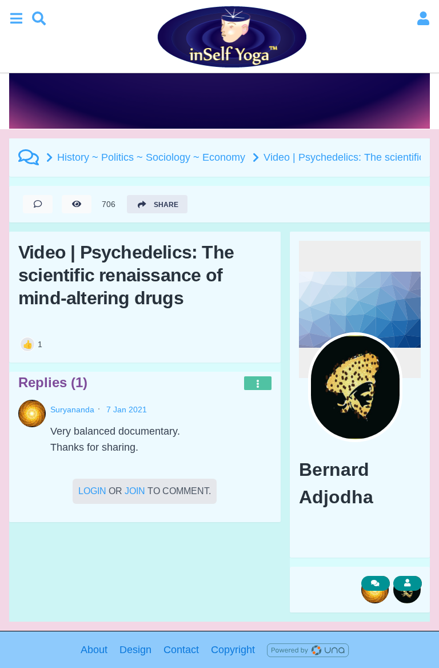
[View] (76, 204)
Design (135, 649)
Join (135, 491)
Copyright (233, 649)
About (94, 649)
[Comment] (38, 204)
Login (92, 491)
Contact (181, 649)
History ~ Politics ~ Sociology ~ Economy (151, 157)
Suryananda (72, 409)
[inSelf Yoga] (230, 37)
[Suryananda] (32, 413)
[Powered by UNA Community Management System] (308, 650)
